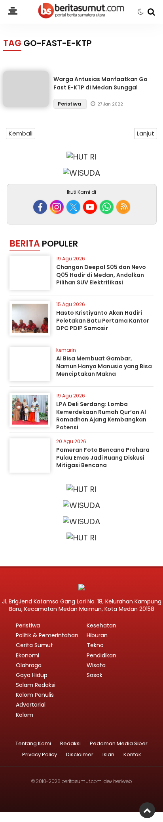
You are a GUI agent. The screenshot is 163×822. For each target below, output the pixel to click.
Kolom (24, 715)
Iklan (108, 754)
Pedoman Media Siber (119, 743)
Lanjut (145, 133)
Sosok (94, 675)
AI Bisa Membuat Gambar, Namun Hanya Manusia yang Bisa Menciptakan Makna (104, 366)
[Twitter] (73, 207)
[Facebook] (40, 207)
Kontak (132, 754)
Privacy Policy (39, 754)
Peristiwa (70, 103)
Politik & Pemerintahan (47, 635)
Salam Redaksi (35, 685)
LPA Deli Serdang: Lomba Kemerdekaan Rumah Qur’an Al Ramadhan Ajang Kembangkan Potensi (101, 415)
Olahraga (29, 665)
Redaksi (70, 743)
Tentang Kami (33, 743)
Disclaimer (79, 754)
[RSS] (123, 207)
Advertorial (30, 705)
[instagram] (57, 207)
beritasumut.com (81, 781)
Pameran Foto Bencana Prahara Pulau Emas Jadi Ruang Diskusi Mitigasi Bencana (103, 457)
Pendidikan (101, 655)
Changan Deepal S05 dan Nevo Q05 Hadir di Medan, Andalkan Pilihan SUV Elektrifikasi (101, 274)
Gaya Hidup (31, 675)
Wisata (96, 665)
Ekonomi (27, 655)
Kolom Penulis (35, 695)
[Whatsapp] (107, 207)
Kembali (20, 133)
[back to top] (147, 810)
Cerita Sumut (34, 645)
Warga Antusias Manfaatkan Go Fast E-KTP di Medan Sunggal (100, 83)
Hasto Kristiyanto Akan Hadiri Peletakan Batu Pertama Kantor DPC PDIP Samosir (102, 320)
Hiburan (97, 635)
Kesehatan (101, 625)
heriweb (122, 781)
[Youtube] (90, 207)
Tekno (95, 645)
